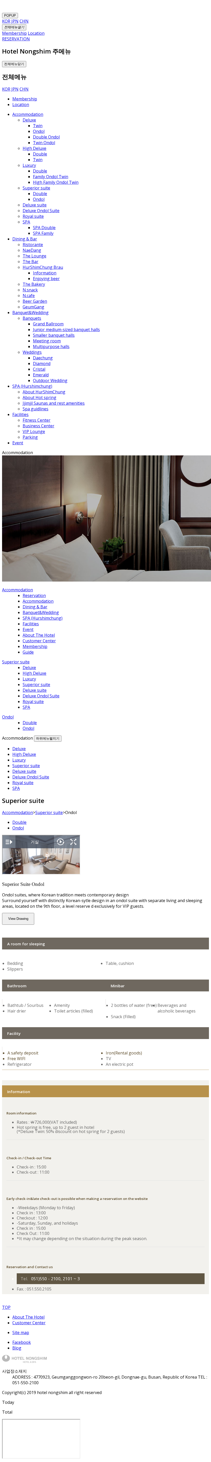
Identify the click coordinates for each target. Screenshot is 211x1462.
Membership (24, 99)
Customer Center (29, 1323)
